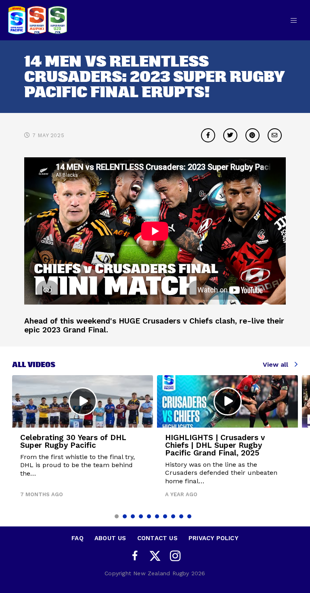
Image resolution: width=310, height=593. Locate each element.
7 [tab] (165, 516)
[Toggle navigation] (293, 20)
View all (275, 364)
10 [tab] (189, 516)
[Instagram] (175, 556)
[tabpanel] (82, 439)
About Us (110, 538)
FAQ (77, 538)
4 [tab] (141, 516)
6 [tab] (157, 516)
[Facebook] (134, 556)
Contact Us (157, 538)
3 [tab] (133, 516)
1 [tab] (117, 516)
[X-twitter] (155, 556)
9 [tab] (181, 516)
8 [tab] (173, 516)
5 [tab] (149, 516)
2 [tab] (125, 516)
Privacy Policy (214, 538)
